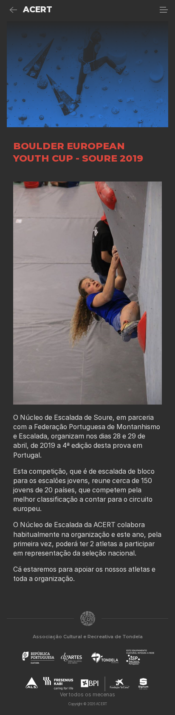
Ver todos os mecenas (87, 694)
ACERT (37, 10)
